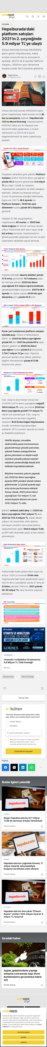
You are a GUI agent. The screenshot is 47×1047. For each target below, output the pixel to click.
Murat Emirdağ (27, 677)
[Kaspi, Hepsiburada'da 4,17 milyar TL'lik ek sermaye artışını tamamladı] (23, 798)
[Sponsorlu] (23, 639)
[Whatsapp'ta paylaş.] (32, 767)
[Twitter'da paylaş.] (14, 767)
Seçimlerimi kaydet (23, 751)
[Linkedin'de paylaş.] (23, 767)
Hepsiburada (8, 677)
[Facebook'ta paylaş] (6, 767)
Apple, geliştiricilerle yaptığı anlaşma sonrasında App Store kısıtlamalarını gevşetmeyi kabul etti (22, 975)
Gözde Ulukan (10, 826)
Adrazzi (7, 668)
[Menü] (44, 17)
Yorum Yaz (23, 698)
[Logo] (8, 16)
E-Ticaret (7, 907)
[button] (23, 158)
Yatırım (5, 24)
